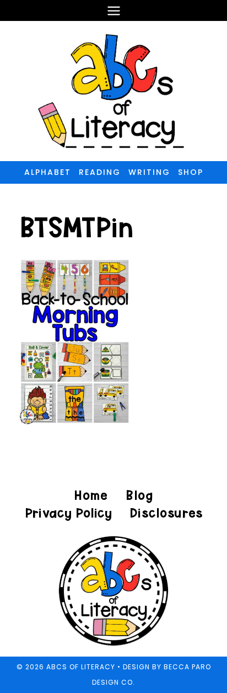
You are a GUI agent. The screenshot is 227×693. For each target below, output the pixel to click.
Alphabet (47, 172)
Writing (149, 172)
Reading (100, 172)
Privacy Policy (68, 512)
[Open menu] (113, 10)
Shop (190, 172)
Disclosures (166, 512)
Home (90, 495)
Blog (139, 495)
